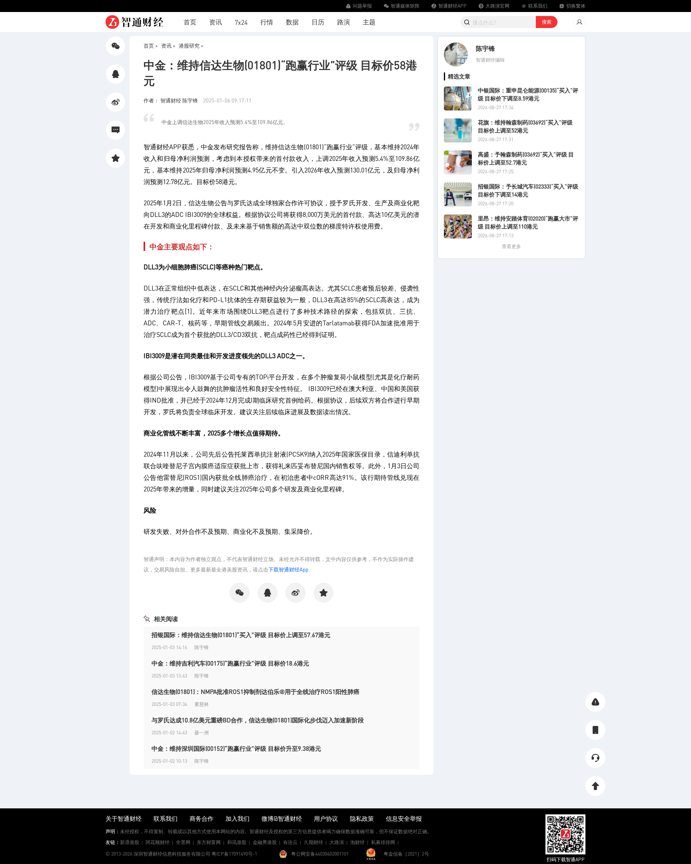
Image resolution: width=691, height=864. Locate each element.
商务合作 (202, 818)
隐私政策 (362, 818)
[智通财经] (134, 22)
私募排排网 (383, 842)
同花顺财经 (158, 842)
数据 (292, 22)
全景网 (183, 842)
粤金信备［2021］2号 (406, 854)
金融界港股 (265, 842)
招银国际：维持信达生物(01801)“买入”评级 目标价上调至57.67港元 (241, 635)
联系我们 (166, 818)
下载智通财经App (288, 569)
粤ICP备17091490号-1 (234, 854)
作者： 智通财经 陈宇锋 (171, 100)
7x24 (241, 22)
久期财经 (313, 842)
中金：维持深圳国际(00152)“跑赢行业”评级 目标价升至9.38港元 (236, 748)
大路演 (337, 842)
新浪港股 (129, 842)
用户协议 (326, 818)
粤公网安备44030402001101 (320, 854)
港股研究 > (191, 45)
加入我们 (238, 818)
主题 (369, 22)
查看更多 (511, 246)
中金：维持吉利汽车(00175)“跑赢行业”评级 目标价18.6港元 (230, 663)
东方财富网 (209, 842)
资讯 (215, 22)
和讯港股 (236, 842)
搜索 (546, 22)
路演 (343, 22)
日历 (318, 22)
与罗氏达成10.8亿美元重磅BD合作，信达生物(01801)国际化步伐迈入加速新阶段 (258, 720)
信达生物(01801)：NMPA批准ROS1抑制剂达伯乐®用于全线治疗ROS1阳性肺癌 (255, 692)
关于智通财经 (124, 818)
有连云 (290, 842)
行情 (266, 22)
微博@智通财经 (282, 818)
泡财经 (357, 842)
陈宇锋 (485, 48)
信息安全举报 (404, 818)
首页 (190, 22)
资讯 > (168, 45)
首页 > (151, 45)
